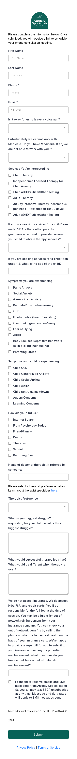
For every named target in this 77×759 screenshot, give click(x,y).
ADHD (17, 335)
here (54, 490)
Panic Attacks (22, 287)
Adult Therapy (23, 198)
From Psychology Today (29, 425)
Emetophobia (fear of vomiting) (34, 317)
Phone (14, 85)
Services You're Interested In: (28, 168)
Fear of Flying (22, 329)
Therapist (20, 443)
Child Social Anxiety (26, 379)
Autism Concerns (25, 397)
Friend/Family (22, 431)
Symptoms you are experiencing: (30, 280)
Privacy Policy (26, 747)
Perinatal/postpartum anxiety (33, 305)
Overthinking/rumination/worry (34, 323)
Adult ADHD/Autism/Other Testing (36, 214)
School (18, 449)
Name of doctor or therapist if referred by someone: (37, 467)
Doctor (17, 437)
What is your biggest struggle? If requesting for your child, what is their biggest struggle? (34, 523)
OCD (16, 311)
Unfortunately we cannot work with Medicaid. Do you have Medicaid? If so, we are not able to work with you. (38, 144)
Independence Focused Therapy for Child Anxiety (38, 183)
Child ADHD (21, 385)
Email (13, 102)
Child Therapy (23, 175)
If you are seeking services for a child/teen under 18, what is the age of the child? (38, 261)
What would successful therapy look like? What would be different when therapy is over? (37, 564)
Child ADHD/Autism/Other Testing (36, 192)
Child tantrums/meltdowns (31, 391)
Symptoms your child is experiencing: (34, 361)
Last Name (15, 67)
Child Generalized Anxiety (31, 373)
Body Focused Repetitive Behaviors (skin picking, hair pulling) (37, 343)
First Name (15, 50)
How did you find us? (23, 413)
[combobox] (38, 128)
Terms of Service (49, 747)
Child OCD (20, 367)
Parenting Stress (24, 352)
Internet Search (24, 419)
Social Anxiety (23, 293)
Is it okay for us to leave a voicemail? (34, 119)
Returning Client (24, 455)
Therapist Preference (23, 498)
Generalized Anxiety (27, 299)
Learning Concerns (26, 403)
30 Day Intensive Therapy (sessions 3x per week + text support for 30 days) (40, 206)
